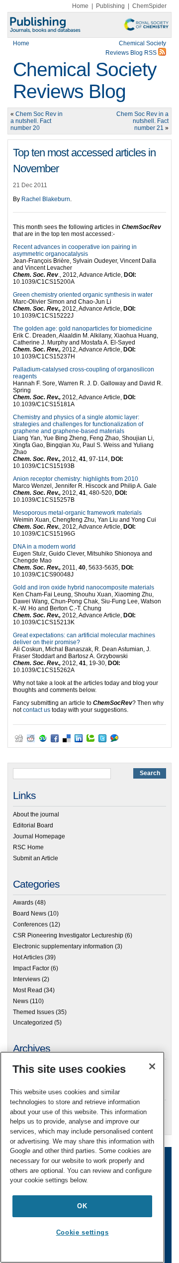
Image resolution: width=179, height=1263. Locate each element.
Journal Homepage (39, 836)
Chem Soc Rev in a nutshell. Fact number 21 (142, 121)
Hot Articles (28, 957)
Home (80, 5)
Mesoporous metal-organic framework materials (77, 512)
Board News (29, 913)
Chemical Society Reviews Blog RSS (135, 48)
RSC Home (28, 847)
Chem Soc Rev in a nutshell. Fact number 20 (36, 121)
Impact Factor (31, 968)
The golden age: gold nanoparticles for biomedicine (82, 328)
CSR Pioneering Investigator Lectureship (68, 935)
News (20, 1001)
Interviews (26, 979)
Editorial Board (33, 825)
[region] (82, 1157)
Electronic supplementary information (63, 946)
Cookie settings (82, 1232)
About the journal (36, 814)
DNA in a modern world (44, 546)
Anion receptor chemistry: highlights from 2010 (75, 478)
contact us (36, 709)
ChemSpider (149, 5)
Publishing (110, 5)
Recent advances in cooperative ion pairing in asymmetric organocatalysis (75, 250)
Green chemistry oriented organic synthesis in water (83, 294)
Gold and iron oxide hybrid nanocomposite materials (83, 587)
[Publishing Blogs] (89, 24)
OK (82, 1206)
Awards (23, 902)
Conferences (30, 924)
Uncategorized (33, 1022)
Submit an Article (35, 858)
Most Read (27, 990)
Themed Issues (33, 1012)
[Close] (152, 1066)
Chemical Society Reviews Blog (85, 80)
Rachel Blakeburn (45, 199)
